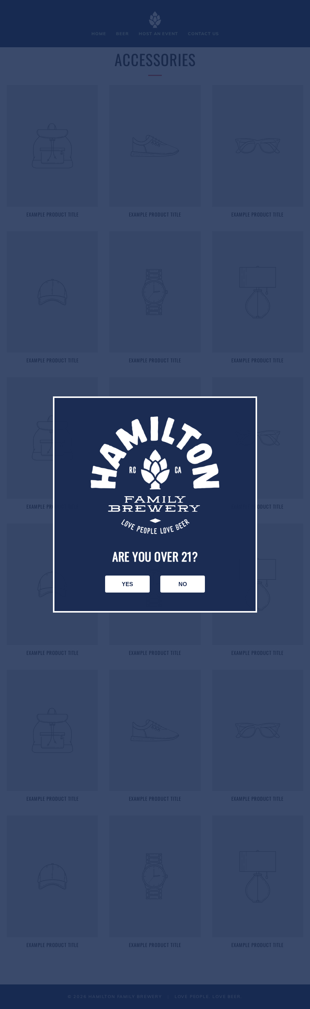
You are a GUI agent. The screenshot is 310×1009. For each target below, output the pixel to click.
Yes (127, 584)
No (182, 584)
